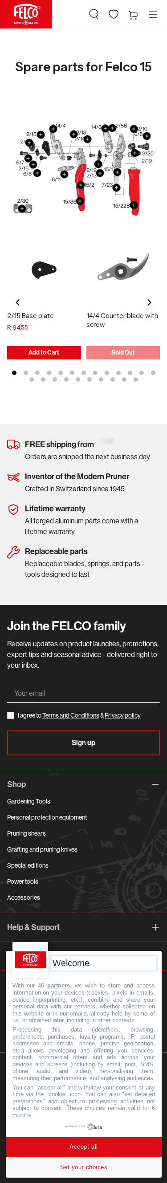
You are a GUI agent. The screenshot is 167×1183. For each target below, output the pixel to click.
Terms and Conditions (70, 715)
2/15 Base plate (30, 315)
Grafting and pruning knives (42, 849)
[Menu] (152, 14)
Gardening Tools (28, 801)
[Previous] (18, 302)
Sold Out (123, 352)
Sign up (83, 742)
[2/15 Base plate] (44, 270)
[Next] (148, 302)
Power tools (22, 881)
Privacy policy (123, 715)
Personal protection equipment (47, 817)
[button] (94, 14)
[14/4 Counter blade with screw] (123, 270)
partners (58, 985)
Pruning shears (26, 833)
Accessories (23, 897)
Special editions (28, 865)
